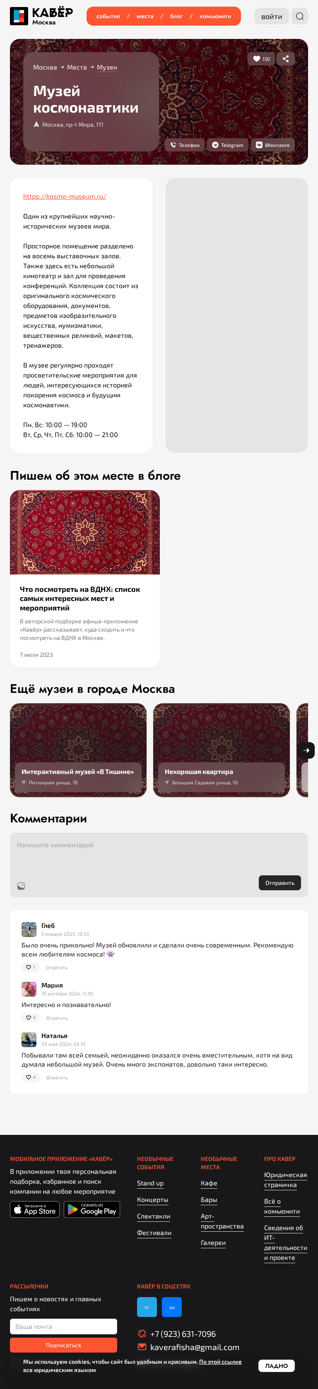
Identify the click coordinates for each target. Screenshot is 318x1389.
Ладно (276, 1366)
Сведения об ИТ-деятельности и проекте (285, 1242)
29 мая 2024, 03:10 (63, 1043)
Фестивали (154, 1232)
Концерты (153, 1199)
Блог (176, 15)
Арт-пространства (222, 1221)
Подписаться (63, 1344)
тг (147, 1307)
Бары (209, 1199)
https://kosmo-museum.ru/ (64, 196)
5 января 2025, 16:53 (65, 933)
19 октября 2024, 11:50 (67, 993)
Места (145, 15)
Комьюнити (215, 15)
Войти (271, 16)
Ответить (56, 967)
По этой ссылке (220, 1361)
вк (172, 1307)
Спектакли (153, 1216)
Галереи (213, 1242)
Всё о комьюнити (282, 1206)
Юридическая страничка (285, 1179)
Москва (43, 22)
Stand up (150, 1183)
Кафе (209, 1183)
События (108, 15)
